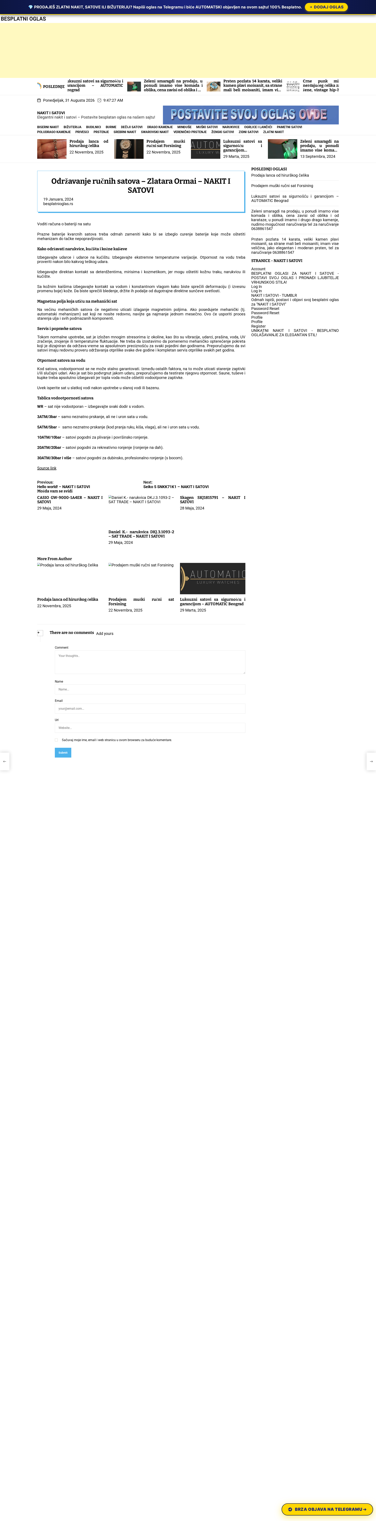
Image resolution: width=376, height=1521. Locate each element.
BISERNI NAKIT (48, 127)
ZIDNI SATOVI (248, 132)
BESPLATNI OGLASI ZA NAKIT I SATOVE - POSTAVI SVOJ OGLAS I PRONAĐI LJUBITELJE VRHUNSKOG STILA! (295, 278)
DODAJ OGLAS (329, 7)
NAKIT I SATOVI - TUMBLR (274, 295)
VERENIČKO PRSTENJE (190, 132)
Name (59, 681)
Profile (257, 317)
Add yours (104, 633)
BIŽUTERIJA (72, 127)
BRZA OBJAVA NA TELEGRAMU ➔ (331, 1509)
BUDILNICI (93, 127)
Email (59, 701)
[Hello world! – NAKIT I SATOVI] (4, 761)
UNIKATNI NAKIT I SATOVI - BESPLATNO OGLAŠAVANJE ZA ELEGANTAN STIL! (295, 332)
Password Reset (265, 308)
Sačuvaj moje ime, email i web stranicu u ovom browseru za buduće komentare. (117, 740)
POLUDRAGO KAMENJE (54, 132)
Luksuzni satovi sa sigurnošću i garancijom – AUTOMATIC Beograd (242, 150)
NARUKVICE (231, 127)
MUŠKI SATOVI (207, 127)
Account (258, 269)
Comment (61, 647)
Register (258, 326)
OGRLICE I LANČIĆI (258, 127)
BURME (111, 127)
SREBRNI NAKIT (125, 132)
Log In (256, 286)
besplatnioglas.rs (58, 203)
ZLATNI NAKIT (273, 132)
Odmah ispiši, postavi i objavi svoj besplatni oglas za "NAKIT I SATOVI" (295, 301)
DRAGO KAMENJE (160, 127)
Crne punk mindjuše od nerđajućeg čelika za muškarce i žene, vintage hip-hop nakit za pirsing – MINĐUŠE (275, 92)
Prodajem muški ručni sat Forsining (165, 143)
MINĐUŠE (184, 127)
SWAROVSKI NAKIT (155, 132)
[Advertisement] (117, 50)
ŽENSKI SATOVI (222, 132)
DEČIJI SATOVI (132, 127)
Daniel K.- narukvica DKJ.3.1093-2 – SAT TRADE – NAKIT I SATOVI (141, 533)
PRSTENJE (101, 132)
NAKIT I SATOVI (51, 113)
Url (57, 720)
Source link (46, 468)
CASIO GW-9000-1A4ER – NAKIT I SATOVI (70, 499)
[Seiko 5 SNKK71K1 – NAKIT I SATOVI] (371, 761)
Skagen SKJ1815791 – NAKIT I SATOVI (212, 499)
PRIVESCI (82, 132)
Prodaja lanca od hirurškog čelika (89, 143)
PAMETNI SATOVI (289, 127)
